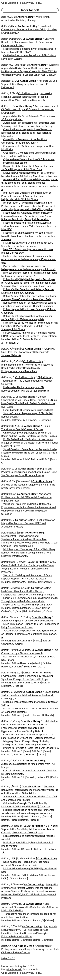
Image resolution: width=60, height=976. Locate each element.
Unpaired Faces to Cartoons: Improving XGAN (27, 604)
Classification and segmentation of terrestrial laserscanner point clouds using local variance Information (26, 133)
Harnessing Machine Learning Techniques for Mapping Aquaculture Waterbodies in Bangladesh (26, 97)
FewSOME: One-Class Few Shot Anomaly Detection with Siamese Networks (28, 352)
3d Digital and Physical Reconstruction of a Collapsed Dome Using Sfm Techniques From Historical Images (29, 472)
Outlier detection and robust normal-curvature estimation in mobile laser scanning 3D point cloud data (28, 259)
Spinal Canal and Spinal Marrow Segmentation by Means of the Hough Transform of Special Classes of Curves (29, 453)
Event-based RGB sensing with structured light (28, 410)
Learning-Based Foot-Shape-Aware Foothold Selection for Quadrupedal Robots (28, 42)
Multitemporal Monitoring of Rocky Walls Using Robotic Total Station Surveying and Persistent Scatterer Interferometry (28, 552)
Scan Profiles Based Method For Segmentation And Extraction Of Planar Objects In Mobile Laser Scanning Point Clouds (29, 326)
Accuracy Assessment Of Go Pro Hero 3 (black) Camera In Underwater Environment (29, 109)
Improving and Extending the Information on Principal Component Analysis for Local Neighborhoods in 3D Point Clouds (26, 196)
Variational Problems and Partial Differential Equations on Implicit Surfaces (26, 497)
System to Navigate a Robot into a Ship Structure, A (31, 748)
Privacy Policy (33, 3)
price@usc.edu (14, 969)
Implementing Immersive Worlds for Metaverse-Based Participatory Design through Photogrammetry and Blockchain (27, 368)
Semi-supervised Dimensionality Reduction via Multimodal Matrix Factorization (29, 907)
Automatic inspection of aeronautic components (27, 620)
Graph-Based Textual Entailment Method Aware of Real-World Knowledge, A (30, 695)
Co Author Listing (24, 17)
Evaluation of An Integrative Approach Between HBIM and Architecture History (28, 523)
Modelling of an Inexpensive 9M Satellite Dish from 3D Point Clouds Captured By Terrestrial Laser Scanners (29, 236)
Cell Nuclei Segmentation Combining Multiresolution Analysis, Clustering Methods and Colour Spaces (29, 829)
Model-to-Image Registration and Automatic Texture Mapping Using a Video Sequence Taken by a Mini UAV (29, 226)
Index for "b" (8, 958)
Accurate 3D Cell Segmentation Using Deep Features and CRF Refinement (29, 84)
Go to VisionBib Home (13, 3)
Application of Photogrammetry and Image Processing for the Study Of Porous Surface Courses (30, 949)
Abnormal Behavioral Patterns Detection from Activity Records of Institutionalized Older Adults (29, 790)
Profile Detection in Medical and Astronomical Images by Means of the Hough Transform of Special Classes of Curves (29, 443)
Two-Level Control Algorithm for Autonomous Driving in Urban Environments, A (29, 29)
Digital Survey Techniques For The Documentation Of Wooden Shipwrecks (26, 381)
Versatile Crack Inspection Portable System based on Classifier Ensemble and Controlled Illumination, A (29, 634)
